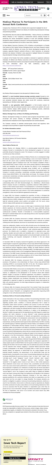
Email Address (8, 452)
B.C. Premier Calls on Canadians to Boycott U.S (18, 2)
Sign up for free (14, 458)
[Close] (26, 438)
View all (49, 2)
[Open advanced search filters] (44, 15)
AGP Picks (4, 2)
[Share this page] (48, 15)
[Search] (41, 15)
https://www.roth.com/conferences (12, 65)
